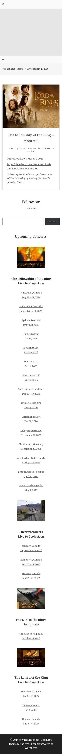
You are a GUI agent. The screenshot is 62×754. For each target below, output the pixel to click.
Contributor (45, 148)
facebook (31, 208)
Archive (33, 148)
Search (52, 221)
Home (20, 69)
